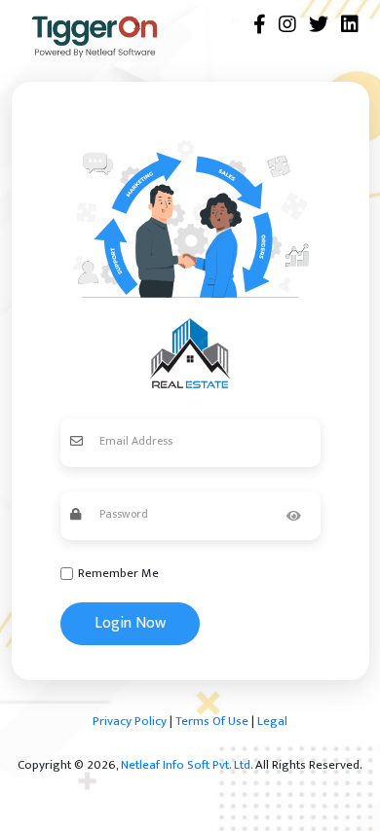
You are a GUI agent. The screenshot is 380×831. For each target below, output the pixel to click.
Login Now (130, 623)
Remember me (118, 574)
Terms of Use (211, 721)
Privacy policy (130, 721)
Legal (272, 721)
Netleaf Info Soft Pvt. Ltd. (186, 765)
